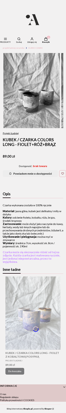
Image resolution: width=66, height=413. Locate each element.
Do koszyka (14, 371)
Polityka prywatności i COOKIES (17, 400)
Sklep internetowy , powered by (29, 408)
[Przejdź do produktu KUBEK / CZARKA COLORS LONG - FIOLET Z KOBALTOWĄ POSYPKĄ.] (33, 313)
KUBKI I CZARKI (35, 48)
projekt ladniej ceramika (13, 48)
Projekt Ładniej (11, 133)
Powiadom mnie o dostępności (32, 173)
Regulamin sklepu (9, 397)
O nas (3, 394)
